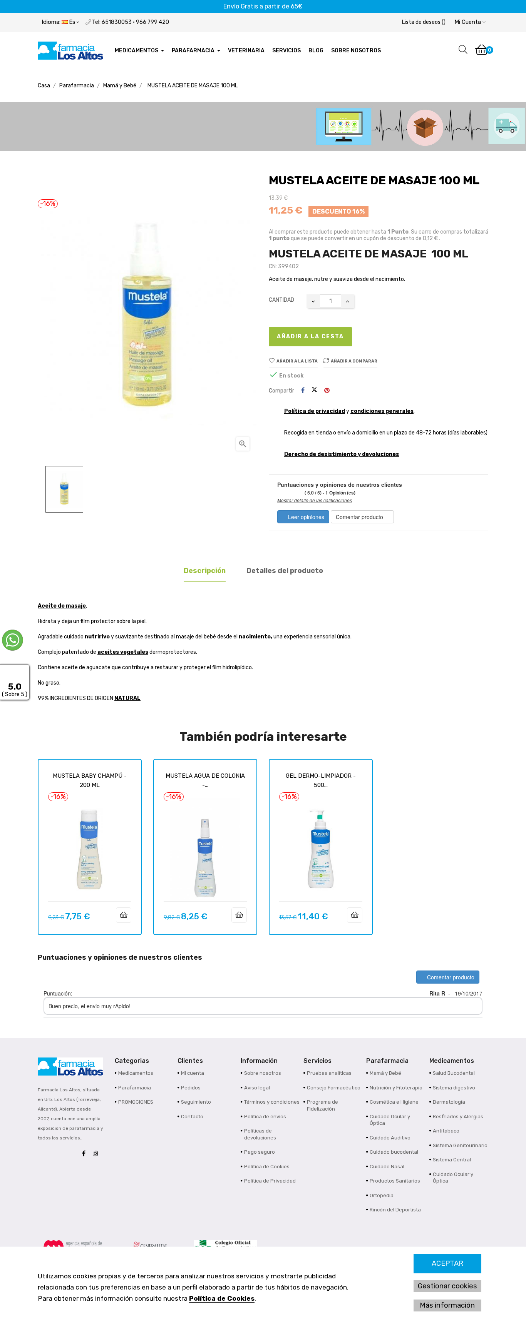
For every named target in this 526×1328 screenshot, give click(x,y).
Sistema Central (452, 1160)
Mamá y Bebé (385, 1073)
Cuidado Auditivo (390, 1138)
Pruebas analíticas (329, 1073)
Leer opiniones (305, 517)
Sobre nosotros (262, 1073)
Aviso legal (257, 1088)
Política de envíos (265, 1116)
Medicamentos (135, 1073)
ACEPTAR (447, 1263)
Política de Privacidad (270, 1181)
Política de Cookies (222, 1298)
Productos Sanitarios (395, 1181)
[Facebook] (86, 1154)
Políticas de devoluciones (260, 1134)
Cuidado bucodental (394, 1152)
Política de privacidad (314, 411)
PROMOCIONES (135, 1102)
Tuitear (314, 390)
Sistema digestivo (454, 1088)
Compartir (303, 390)
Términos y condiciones (272, 1102)
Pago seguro (259, 1152)
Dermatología (449, 1102)
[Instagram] (97, 1154)
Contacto (192, 1116)
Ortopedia (382, 1195)
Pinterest (327, 390)
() (424, 22)
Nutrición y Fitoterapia (396, 1088)
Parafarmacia (134, 1088)
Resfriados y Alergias (458, 1116)
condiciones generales (382, 411)
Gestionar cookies (447, 1286)
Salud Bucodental (454, 1073)
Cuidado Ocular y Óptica (390, 1120)
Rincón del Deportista (395, 1210)
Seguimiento (196, 1102)
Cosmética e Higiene (394, 1102)
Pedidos (191, 1088)
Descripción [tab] (205, 570)
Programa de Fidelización (322, 1105)
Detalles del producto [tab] (284, 570)
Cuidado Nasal (387, 1166)
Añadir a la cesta (310, 336)
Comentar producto (360, 517)
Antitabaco (446, 1131)
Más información (447, 1305)
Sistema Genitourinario (460, 1145)
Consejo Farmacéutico (333, 1088)
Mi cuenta (192, 1073)
